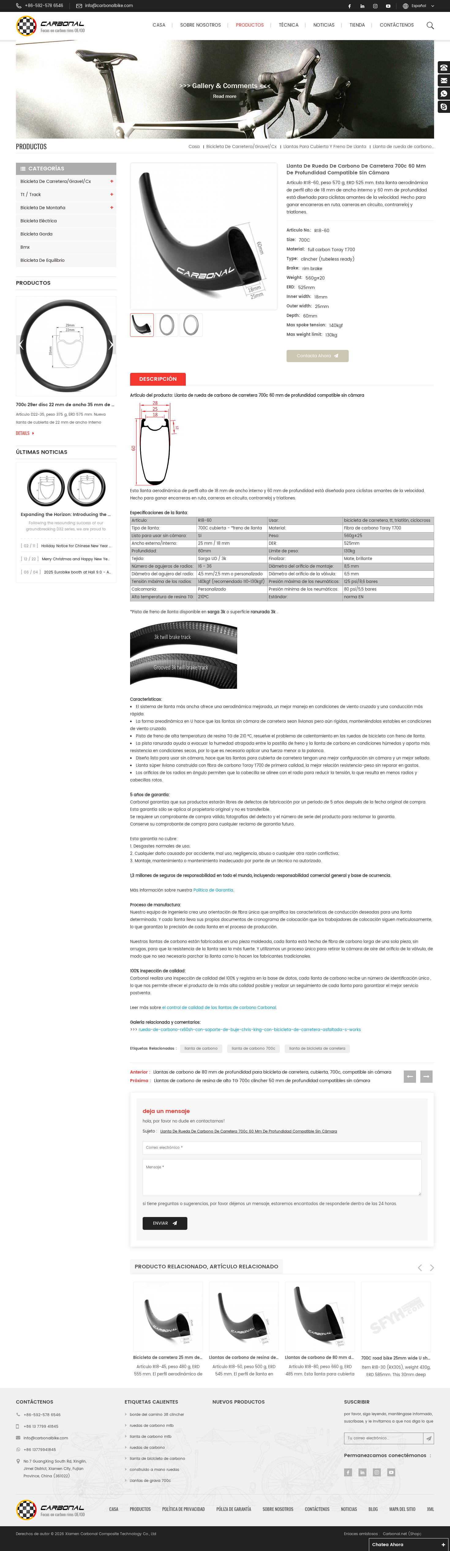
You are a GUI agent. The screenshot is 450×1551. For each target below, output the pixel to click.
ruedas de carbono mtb (152, 1426)
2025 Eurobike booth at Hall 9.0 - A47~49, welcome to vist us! (101, 572)
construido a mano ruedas (154, 1470)
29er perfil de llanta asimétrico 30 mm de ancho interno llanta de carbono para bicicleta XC (66, 405)
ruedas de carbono (147, 1448)
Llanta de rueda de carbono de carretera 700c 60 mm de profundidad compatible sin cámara (248, 1131)
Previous (21, 344)
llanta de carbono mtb (150, 1437)
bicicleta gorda (36, 234)
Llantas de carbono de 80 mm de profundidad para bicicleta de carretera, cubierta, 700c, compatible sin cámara (272, 1072)
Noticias (324, 25)
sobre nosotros (278, 1509)
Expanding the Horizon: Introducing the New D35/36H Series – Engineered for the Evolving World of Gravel (66, 514)
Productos (250, 25)
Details (22, 433)
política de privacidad (183, 1509)
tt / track (31, 194)
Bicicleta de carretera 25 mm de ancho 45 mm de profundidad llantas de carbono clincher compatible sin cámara (168, 1358)
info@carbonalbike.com (109, 6)
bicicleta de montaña (43, 207)
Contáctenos (397, 25)
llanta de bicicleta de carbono (157, 1459)
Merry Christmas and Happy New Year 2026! (82, 559)
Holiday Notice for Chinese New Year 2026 (79, 546)
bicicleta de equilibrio (43, 260)
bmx (25, 247)
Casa (159, 25)
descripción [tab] (158, 379)
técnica (288, 25)
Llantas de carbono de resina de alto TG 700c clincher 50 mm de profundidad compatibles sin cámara (262, 1081)
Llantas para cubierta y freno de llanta (324, 146)
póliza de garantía (233, 1509)
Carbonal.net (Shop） (403, 1534)
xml (430, 1509)
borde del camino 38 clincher (157, 1415)
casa (113, 1509)
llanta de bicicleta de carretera (317, 1049)
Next (111, 344)
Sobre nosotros (200, 25)
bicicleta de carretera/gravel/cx (241, 146)
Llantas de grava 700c (150, 1481)
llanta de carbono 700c (253, 1049)
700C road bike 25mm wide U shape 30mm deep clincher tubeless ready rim (396, 1358)
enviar (160, 1223)
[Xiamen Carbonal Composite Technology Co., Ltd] (53, 26)
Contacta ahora (314, 355)
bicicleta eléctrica (39, 220)
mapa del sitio (402, 1509)
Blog (373, 1509)
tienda (357, 25)
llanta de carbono (201, 1049)
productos (140, 1509)
